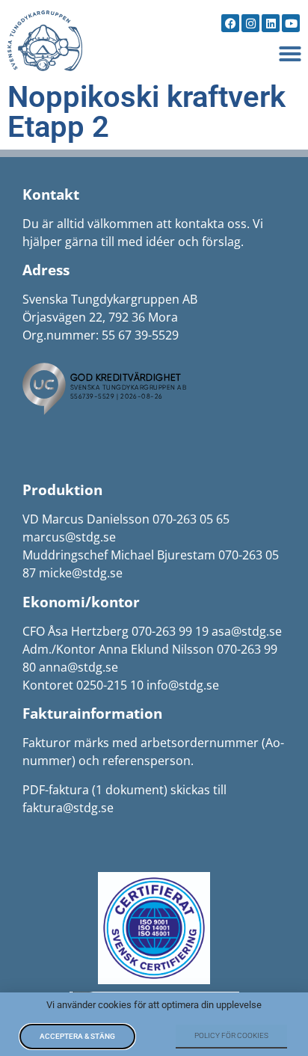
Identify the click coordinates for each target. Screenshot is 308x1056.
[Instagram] (250, 23)
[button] (290, 54)
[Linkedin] (271, 23)
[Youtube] (291, 23)
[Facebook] (230, 23)
